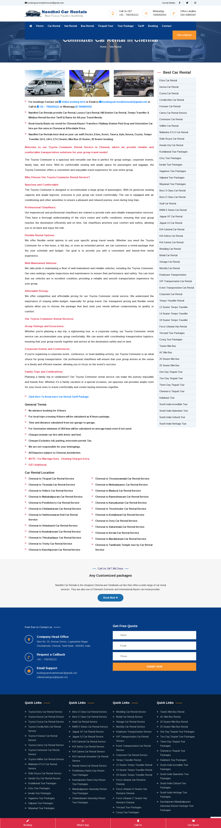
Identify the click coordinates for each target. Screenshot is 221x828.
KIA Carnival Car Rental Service (89, 741)
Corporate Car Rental (170, 294)
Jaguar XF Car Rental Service (88, 731)
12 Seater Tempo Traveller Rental (134, 765)
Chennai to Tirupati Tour (171, 391)
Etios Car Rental (168, 80)
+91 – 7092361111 (49, 106)
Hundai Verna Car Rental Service (89, 765)
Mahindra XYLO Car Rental (173, 132)
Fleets (40, 26)
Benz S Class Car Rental (172, 190)
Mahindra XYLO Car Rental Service (42, 766)
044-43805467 (188, 15)
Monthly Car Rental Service (130, 726)
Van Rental (70, 26)
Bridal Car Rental (168, 255)
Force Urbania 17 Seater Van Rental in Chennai (131, 800)
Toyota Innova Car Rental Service (46, 717)
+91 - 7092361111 (129, 15)
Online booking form (73, 102)
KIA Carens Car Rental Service (88, 751)
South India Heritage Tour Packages (173, 794)
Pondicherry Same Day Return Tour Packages (88, 772)
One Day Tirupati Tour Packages (177, 731)
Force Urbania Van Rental (173, 326)
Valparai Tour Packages (171, 177)
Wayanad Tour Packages (172, 184)
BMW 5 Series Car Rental (173, 210)
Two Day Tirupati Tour (171, 378)
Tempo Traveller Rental (171, 300)
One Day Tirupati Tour (171, 372)
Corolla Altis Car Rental (171, 100)
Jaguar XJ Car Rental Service (87, 736)
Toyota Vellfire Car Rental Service (46, 759)
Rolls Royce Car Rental (171, 138)
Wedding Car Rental (170, 249)
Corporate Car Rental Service (131, 755)
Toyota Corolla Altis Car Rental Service (44, 728)
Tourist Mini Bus (167, 346)
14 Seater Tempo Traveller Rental (134, 770)
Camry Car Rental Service (173, 113)
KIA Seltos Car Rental (171, 236)
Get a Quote (184, 35)
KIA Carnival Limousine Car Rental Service (90, 758)
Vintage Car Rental (169, 262)
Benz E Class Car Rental (172, 197)
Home (103, 46)
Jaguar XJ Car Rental (170, 223)
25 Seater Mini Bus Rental (174, 726)
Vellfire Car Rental (168, 126)
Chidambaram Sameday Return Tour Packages (89, 800)
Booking (153, 26)
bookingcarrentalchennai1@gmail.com (45, 3)
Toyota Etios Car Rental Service (45, 712)
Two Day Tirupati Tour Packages (177, 736)
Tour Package (125, 26)
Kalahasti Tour (167, 398)
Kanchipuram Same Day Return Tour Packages (89, 782)
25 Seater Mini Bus (169, 365)
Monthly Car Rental (169, 268)
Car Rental (54, 26)
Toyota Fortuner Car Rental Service (42, 738)
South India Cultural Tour (172, 417)
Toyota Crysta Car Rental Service (46, 721)
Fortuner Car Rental (169, 106)
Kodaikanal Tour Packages (173, 151)
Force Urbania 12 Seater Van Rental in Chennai (131, 791)
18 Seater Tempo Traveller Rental (134, 775)
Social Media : (169, 3)
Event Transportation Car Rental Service (133, 748)
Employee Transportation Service (134, 731)
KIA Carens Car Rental (171, 242)
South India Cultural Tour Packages (173, 785)
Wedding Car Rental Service (131, 712)
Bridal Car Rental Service (129, 717)
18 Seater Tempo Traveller (173, 320)
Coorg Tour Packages (170, 339)
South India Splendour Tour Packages (174, 776)
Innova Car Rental (168, 87)
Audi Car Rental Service (84, 721)
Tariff (141, 26)
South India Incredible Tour (173, 404)
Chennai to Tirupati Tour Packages (172, 753)
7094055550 (159, 15)
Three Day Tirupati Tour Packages (172, 743)
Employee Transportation (172, 274)
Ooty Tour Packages (170, 158)
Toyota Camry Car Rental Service (46, 745)
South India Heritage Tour (172, 423)
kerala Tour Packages (170, 164)
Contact (167, 26)
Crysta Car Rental (168, 93)
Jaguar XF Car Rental (170, 216)
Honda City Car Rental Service (44, 778)
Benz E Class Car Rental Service (89, 717)
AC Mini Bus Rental (170, 717)
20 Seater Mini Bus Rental (174, 721)
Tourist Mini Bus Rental (172, 712)
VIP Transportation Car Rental (175, 281)
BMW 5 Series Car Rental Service (90, 726)
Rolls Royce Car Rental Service (44, 773)
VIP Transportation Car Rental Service (132, 738)
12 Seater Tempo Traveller (173, 307)
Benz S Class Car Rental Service (89, 712)
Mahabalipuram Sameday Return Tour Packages (89, 791)
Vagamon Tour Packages (172, 171)
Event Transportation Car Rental (176, 287)
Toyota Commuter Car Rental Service (43, 752)
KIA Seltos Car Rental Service (88, 746)
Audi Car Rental (167, 203)
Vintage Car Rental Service (130, 721)
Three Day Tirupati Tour (171, 385)
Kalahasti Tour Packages (173, 760)
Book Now (109, 597)
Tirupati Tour (105, 26)
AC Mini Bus (165, 352)
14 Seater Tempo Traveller (173, 313)
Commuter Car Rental (171, 119)
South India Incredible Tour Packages (174, 767)
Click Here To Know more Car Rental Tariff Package (59, 396)
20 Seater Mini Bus (169, 359)
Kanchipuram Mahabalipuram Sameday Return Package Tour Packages (176, 805)
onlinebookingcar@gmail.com (52, 677)
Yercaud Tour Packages (172, 333)
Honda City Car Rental (171, 145)
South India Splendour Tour (173, 410)
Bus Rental (87, 26)
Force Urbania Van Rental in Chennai (131, 782)
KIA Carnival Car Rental (171, 229)
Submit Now (154, 666)
